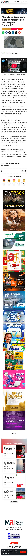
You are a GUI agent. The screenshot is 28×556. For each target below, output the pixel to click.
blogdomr (17, 163)
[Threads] (20, 547)
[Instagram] (12, 546)
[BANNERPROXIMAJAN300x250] (14, 379)
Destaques (14, 28)
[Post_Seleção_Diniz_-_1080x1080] (14, 261)
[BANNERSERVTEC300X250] (14, 281)
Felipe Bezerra (6, 52)
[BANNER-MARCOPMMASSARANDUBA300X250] (14, 341)
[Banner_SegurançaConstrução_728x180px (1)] (14, 11)
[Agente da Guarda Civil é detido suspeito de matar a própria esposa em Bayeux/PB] (20, 451)
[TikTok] (15, 547)
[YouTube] (10, 546)
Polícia (20, 28)
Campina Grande (6, 28)
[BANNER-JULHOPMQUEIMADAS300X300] (14, 220)
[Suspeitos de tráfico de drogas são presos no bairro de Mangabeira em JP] (20, 480)
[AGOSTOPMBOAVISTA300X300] (14, 400)
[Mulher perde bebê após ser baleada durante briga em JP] (20, 493)
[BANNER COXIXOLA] (14, 321)
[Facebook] (8, 546)
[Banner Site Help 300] (14, 300)
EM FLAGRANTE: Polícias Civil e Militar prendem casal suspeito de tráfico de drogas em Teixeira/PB (9, 463)
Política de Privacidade (10, 551)
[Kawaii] (17, 547)
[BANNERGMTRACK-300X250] (14, 199)
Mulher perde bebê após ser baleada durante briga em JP (9, 491)
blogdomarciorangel (9, 163)
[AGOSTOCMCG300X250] (14, 420)
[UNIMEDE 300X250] (14, 240)
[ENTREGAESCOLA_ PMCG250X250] (14, 360)
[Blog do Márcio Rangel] (5, 1)
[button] (23, 552)
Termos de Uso (5, 553)
